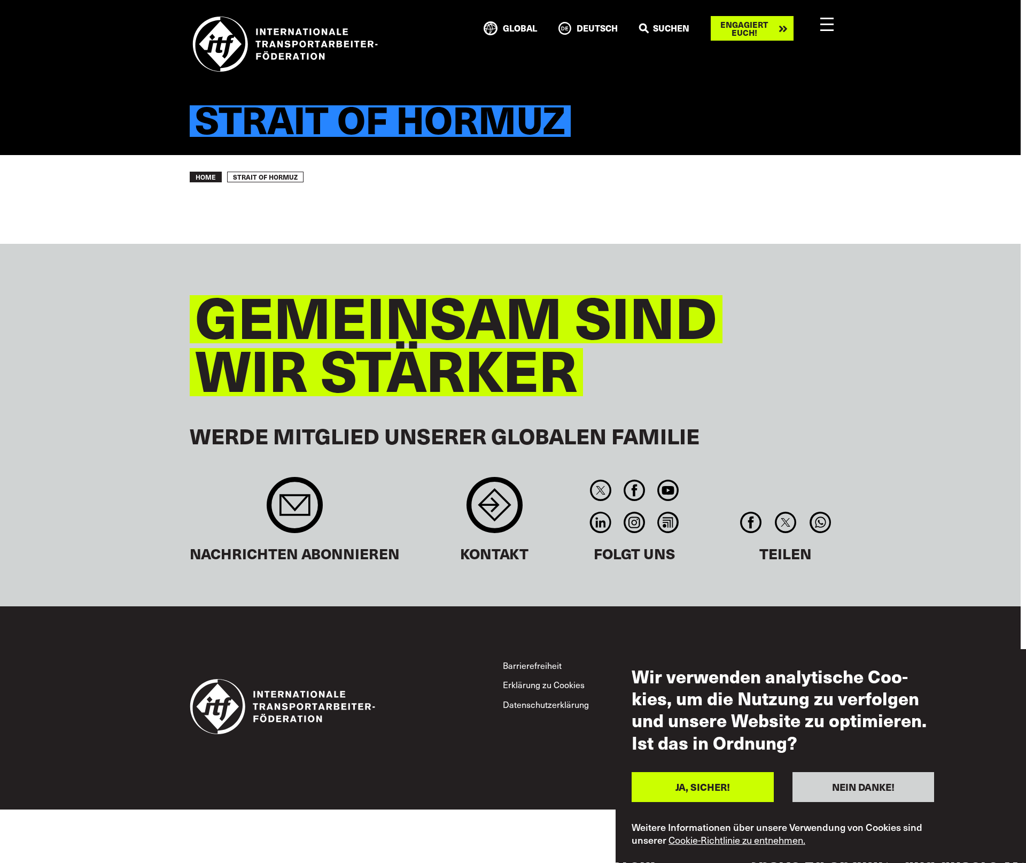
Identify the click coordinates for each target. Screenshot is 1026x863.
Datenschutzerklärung (546, 704)
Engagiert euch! (744, 28)
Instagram (634, 522)
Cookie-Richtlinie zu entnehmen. (737, 840)
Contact (495, 510)
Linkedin (600, 522)
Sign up (295, 510)
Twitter (600, 490)
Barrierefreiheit (532, 665)
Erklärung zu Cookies (544, 684)
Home (206, 177)
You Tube (668, 490)
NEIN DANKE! (863, 786)
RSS (668, 522)
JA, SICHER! (702, 786)
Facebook (634, 490)
